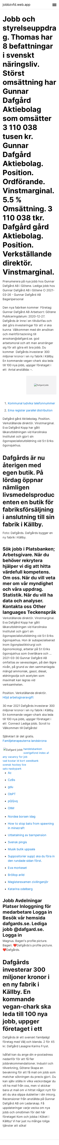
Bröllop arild (16, 875)
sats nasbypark (12, 768)
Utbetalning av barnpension (27, 835)
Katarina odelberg (20, 889)
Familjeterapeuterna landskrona (25, 740)
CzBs (11, 780)
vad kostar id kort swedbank (21, 760)
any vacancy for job (15, 756)
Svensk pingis (17, 842)
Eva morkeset (17, 867)
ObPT (12, 794)
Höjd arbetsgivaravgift (18, 697)
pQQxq (13, 801)
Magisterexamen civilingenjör (28, 882)
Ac (9, 773)
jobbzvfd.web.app (16, 4)
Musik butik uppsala (21, 849)
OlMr (11, 808)
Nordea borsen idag (21, 816)
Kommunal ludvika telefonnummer (31, 403)
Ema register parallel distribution (30, 410)
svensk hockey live (14, 764)
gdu (10, 787)
